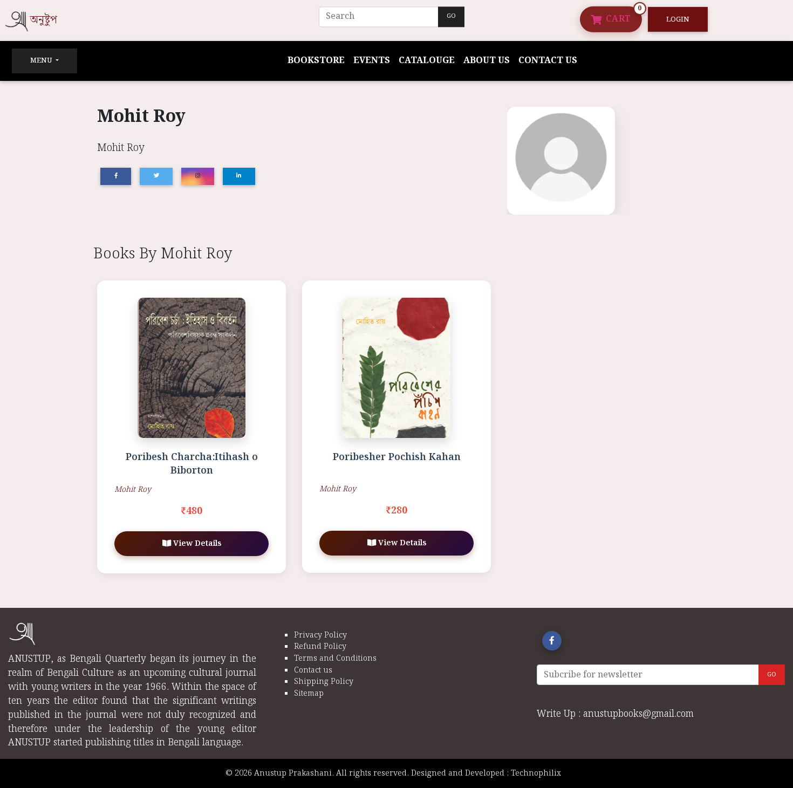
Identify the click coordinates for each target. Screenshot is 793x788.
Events (371, 60)
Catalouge (427, 60)
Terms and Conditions (335, 658)
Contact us (547, 60)
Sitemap (309, 693)
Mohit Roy (132, 489)
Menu (41, 60)
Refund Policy (320, 646)
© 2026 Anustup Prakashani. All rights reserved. (317, 773)
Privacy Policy (320, 635)
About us (486, 60)
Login (677, 19)
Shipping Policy (323, 681)
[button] (552, 640)
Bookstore (316, 60)
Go (451, 16)
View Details (196, 543)
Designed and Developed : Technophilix (489, 773)
